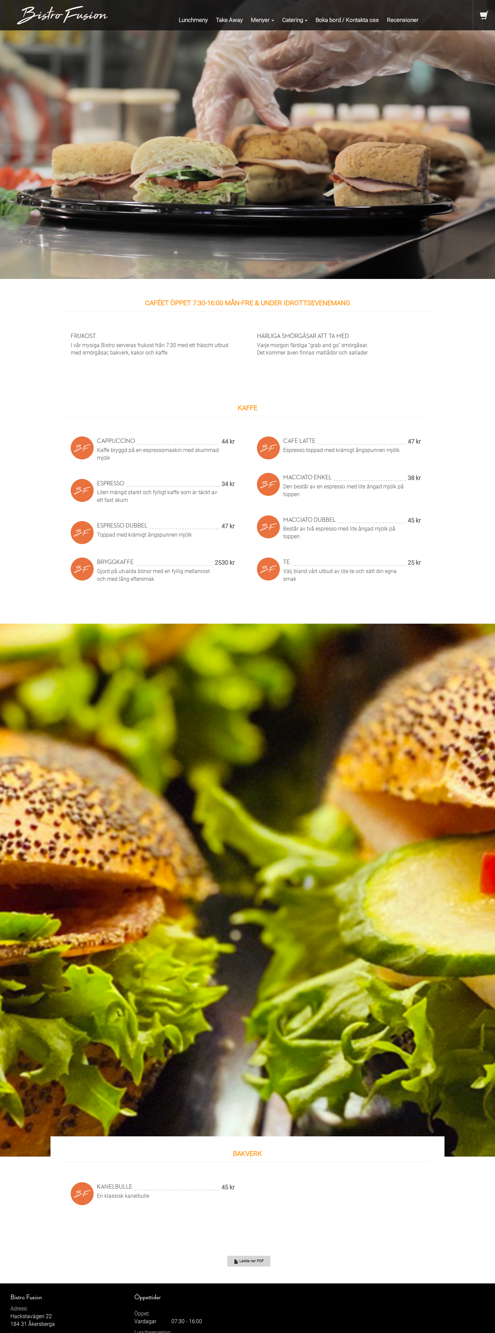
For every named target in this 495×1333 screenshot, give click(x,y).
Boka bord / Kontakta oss (347, 20)
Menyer (260, 20)
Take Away (229, 20)
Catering (292, 20)
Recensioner (403, 20)
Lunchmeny (193, 20)
